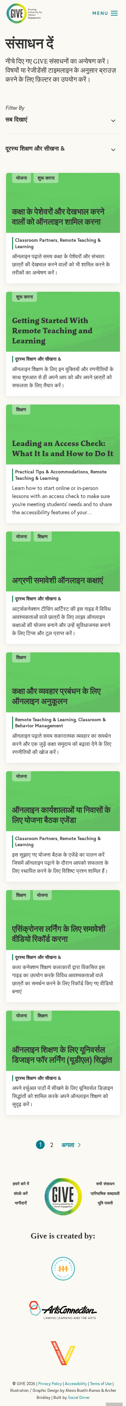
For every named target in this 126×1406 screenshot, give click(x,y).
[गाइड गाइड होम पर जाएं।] (63, 1196)
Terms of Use (101, 1383)
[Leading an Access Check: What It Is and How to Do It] (63, 435)
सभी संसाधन (105, 1183)
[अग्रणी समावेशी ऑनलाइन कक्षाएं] (63, 561)
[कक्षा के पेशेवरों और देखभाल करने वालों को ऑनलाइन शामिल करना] (63, 203)
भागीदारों (21, 1202)
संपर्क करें (21, 1193)
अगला (68, 1145)
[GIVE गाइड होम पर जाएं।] (24, 13)
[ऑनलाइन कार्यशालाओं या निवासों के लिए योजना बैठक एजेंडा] (63, 801)
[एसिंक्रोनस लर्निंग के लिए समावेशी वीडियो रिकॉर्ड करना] (63, 920)
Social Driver (79, 1397)
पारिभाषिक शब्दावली (105, 1193)
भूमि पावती (105, 1202)
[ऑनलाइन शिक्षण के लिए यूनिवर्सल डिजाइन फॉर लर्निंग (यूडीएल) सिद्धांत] (63, 1041)
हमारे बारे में (21, 1183)
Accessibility (76, 1383)
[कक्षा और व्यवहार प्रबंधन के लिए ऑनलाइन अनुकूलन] (63, 682)
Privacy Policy (50, 1383)
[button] (114, 13)
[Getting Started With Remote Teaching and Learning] (63, 322)
